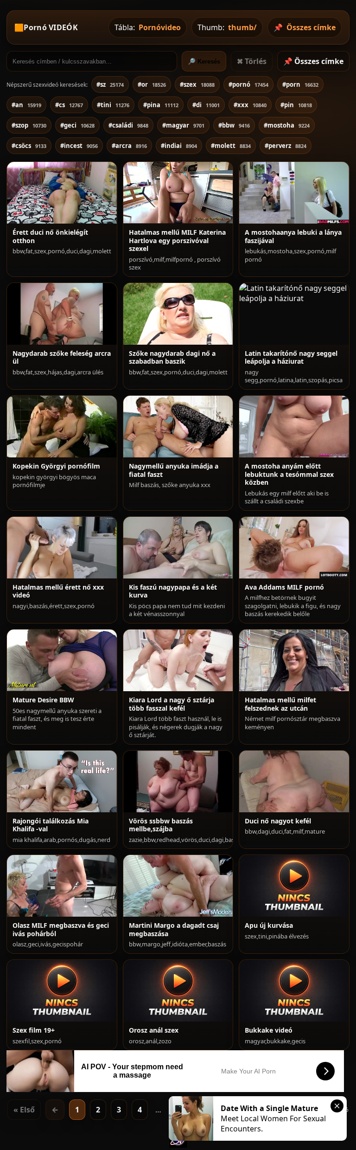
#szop (29, 125)
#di (206, 105)
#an (26, 105)
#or (152, 84)
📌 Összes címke (313, 61)
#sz (110, 84)
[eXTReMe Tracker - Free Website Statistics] (178, 1145)
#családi (128, 125)
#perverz (285, 145)
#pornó (248, 84)
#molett (231, 145)
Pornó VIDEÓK (51, 27)
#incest (79, 145)
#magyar (183, 125)
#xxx (250, 105)
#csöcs (29, 145)
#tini (113, 105)
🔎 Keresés (204, 61)
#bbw (234, 125)
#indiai (179, 145)
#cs (69, 105)
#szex (197, 84)
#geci (77, 125)
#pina (160, 105)
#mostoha (287, 125)
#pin (296, 105)
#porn (300, 84)
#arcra (129, 145)
